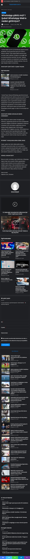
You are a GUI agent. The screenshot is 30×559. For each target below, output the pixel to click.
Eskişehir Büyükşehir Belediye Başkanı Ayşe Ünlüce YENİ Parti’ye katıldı (19, 479)
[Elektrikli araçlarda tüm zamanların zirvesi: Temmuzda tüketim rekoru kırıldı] (6, 472)
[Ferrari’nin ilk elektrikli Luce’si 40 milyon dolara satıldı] (22, 264)
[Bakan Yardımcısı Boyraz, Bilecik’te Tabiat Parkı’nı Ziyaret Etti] (6, 432)
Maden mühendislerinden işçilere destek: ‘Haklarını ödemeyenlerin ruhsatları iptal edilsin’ (19, 439)
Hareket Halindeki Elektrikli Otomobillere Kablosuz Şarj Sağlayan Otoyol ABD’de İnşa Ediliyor (18, 391)
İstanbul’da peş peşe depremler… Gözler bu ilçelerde (19, 464)
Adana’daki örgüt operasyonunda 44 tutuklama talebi (19, 357)
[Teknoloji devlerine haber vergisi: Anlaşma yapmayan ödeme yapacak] (7, 246)
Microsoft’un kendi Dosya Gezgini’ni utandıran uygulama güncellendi (6, 271)
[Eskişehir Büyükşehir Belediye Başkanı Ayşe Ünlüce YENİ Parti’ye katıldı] (6, 479)
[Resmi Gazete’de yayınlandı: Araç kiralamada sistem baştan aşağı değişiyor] (22, 281)
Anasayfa (4, 9)
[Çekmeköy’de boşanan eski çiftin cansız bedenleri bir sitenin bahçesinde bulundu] (6, 399)
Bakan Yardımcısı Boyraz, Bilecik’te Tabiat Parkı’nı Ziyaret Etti (19, 432)
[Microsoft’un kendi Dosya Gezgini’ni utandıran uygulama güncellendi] (7, 264)
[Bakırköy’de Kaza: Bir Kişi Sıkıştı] (6, 419)
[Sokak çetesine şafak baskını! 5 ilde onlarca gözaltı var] (6, 426)
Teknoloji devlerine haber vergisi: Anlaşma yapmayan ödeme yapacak (7, 253)
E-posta (3, 327)
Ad (2, 322)
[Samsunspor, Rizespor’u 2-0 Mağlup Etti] (6, 365)
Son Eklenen (15, 351)
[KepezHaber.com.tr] (15, 4)
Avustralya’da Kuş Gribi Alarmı (19, 411)
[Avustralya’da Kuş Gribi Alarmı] (6, 413)
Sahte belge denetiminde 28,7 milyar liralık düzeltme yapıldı (19, 451)
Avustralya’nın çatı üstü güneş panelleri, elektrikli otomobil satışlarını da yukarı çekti (22, 253)
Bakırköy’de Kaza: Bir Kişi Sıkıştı (19, 417)
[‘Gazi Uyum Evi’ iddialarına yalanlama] (6, 459)
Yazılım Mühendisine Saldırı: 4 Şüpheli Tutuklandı (18, 405)
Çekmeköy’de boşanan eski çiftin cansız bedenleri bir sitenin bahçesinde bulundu (19, 399)
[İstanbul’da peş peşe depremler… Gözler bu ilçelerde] (6, 466)
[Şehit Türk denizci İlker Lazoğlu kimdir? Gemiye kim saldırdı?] (6, 378)
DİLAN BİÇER (6, 24)
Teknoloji (10, 9)
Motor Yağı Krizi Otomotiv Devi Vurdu (6, 279)
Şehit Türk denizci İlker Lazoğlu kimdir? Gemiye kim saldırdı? (19, 376)
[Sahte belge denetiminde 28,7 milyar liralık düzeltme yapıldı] (6, 453)
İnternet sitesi (4, 332)
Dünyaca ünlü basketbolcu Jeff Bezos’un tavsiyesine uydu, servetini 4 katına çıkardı (19, 486)
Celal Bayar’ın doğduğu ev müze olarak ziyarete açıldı (19, 383)
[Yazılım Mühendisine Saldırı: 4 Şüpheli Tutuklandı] (6, 406)
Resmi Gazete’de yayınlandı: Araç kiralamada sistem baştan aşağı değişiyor (22, 289)
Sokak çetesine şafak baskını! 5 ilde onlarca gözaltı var (19, 424)
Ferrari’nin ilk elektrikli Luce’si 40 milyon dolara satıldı (22, 271)
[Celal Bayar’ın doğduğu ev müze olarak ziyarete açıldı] (6, 384)
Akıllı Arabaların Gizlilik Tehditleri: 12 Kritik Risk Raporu (16, 1)
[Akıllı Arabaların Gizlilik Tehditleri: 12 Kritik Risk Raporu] (5, 77)
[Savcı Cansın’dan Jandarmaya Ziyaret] (6, 446)
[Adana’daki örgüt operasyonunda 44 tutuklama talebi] (6, 358)
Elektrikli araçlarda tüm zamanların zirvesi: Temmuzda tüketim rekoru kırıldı (19, 472)
